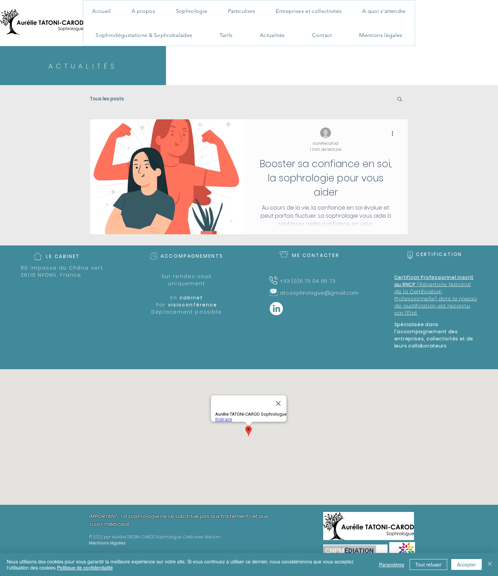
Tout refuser (428, 564)
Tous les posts (107, 99)
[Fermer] (490, 564)
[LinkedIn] (276, 308)
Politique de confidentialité (85, 567)
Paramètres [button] (391, 564)
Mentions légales (107, 543)
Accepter (466, 564)
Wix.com (213, 537)
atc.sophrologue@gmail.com (319, 292)
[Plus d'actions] (395, 133)
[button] (399, 99)
